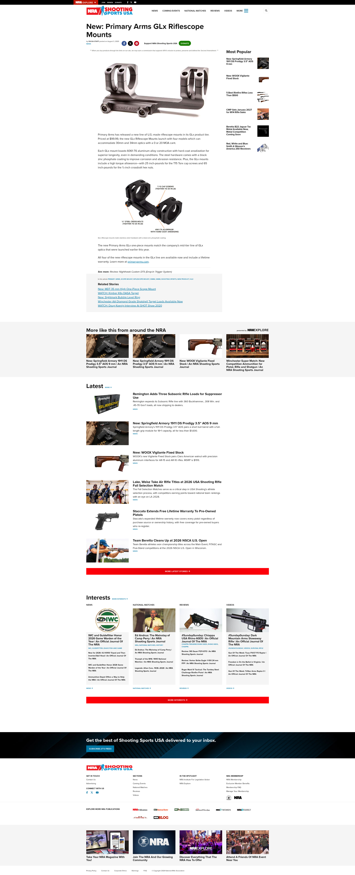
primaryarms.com (138, 262)
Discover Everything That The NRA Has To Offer (198, 858)
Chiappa (185, 646)
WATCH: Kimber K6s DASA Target (118, 293)
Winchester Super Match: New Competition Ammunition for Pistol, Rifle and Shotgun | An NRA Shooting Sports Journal (245, 365)
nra (136, 645)
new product (183, 279)
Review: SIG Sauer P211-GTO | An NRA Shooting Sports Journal (199, 653)
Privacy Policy (91, 870)
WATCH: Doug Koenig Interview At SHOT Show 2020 (130, 306)
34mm (158, 279)
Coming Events (171, 10)
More (107, 387)
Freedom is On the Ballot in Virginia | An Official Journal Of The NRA (246, 663)
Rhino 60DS (213, 644)
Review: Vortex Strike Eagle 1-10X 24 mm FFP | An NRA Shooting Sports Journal (200, 662)
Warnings (135, 870)
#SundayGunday (235, 648)
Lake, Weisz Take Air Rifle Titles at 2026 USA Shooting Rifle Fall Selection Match (177, 483)
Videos (228, 10)
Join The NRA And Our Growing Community (153, 858)
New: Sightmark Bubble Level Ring (119, 297)
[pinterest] (137, 42)
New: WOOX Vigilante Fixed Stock (158, 452)
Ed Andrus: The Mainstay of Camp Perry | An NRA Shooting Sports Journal (152, 638)
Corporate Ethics (120, 870)
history (159, 645)
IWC (89, 648)
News (155, 10)
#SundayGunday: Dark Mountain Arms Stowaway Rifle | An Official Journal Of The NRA (245, 639)
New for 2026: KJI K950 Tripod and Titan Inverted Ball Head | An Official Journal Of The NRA (107, 655)
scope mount (127, 279)
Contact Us (91, 779)
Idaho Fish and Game (113, 648)
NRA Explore (185, 783)
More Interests (119, 599)
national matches (147, 645)
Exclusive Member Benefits (238, 783)
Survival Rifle (257, 648)
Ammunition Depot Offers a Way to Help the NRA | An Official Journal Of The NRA (106, 678)
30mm (152, 279)
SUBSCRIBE (100, 748)
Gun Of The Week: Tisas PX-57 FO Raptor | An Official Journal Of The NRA (247, 654)
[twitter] (130, 42)
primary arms (114, 279)
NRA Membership (233, 779)
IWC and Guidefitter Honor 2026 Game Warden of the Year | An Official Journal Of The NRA (105, 639)
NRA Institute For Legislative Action (195, 779)
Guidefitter (97, 648)
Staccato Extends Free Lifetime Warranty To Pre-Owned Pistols (174, 513)
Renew (110, 2)
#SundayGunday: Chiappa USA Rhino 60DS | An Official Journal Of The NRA (200, 638)
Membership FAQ (233, 787)
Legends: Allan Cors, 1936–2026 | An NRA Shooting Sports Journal (154, 669)
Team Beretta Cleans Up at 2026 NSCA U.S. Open (170, 540)
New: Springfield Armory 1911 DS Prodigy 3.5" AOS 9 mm (175, 423)
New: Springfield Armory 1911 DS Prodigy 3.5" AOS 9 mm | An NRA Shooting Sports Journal (107, 364)
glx (191, 279)
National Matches (195, 10)
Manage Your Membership (237, 791)
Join (103, 2)
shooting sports (169, 279)
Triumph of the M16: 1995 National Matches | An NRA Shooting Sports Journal (154, 660)
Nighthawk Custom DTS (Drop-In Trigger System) (145, 272)
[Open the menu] (246, 10)
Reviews (215, 10)
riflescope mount (141, 279)
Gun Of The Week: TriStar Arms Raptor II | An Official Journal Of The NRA (246, 672)
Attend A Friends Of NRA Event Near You (246, 858)
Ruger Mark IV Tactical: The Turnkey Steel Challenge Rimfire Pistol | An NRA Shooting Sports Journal (200, 672)
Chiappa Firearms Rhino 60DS (194, 644)
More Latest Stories (188, 571)
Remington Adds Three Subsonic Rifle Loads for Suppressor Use (177, 395)
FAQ (145, 870)
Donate (118, 2)
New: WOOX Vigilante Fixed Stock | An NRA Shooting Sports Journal (200, 364)
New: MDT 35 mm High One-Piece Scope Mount (127, 289)
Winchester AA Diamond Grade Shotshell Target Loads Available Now (140, 301)
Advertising (91, 783)
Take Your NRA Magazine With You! (105, 858)
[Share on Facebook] (124, 42)
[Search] (266, 10)
